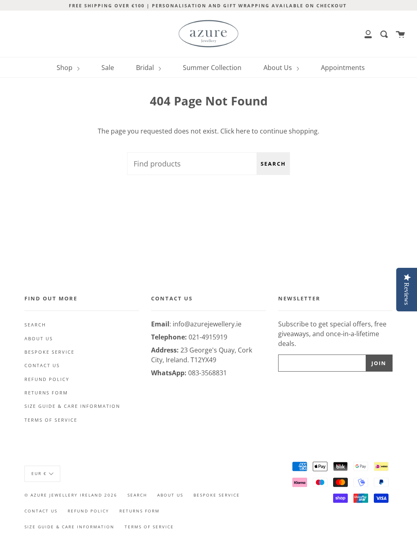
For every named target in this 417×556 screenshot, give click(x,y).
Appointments (343, 67)
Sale (107, 67)
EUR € (39, 473)
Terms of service (50, 420)
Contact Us (42, 365)
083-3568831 (207, 372)
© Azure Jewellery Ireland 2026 (70, 495)
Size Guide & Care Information (72, 406)
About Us (278, 67)
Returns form (46, 393)
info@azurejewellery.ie (207, 324)
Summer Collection (212, 67)
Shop (65, 67)
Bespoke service (49, 352)
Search (273, 163)
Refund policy (46, 379)
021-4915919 (208, 337)
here (243, 131)
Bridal (146, 67)
